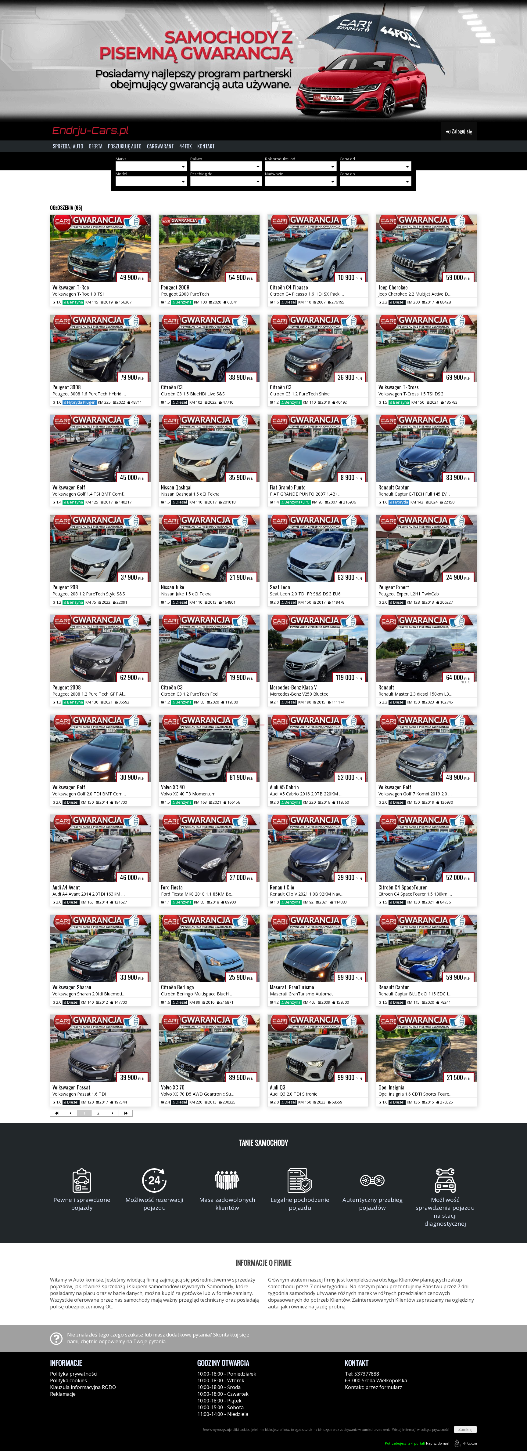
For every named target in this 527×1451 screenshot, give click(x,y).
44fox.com (470, 1443)
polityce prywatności (435, 1429)
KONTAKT (206, 146)
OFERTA (95, 146)
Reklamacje (63, 1394)
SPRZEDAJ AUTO (68, 146)
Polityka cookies (68, 1380)
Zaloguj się (461, 131)
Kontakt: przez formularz (373, 1387)
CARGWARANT (160, 146)
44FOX (185, 146)
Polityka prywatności (73, 1373)
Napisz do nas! (417, 1443)
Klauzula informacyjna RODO (83, 1387)
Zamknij (465, 1429)
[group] (263, 61)
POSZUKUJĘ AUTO (125, 146)
